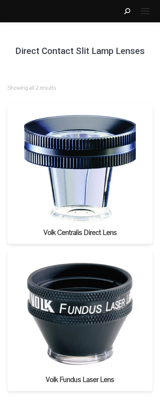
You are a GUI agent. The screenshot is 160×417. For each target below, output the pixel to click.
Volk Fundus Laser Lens (80, 380)
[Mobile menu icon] (145, 11)
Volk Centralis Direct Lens (80, 233)
